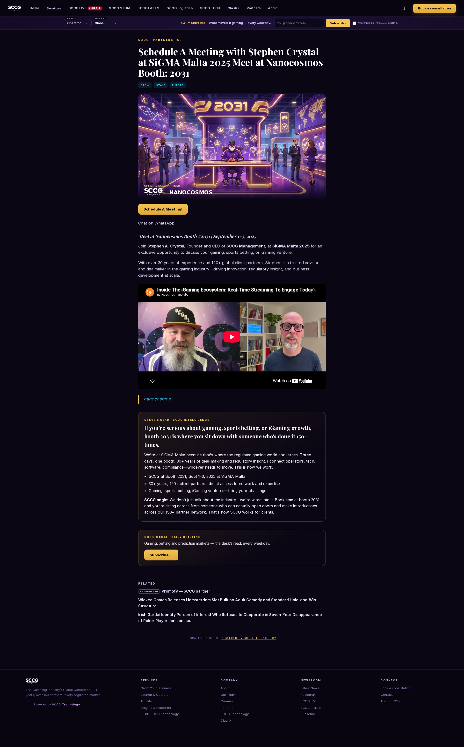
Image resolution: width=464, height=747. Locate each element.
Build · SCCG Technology (160, 714)
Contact (387, 694)
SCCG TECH (210, 8)
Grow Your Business (156, 688)
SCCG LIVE (85, 8)
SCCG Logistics (180, 8)
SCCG (143, 40)
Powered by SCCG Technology (248, 638)
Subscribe (338, 23)
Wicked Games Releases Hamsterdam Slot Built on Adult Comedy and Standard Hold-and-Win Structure (227, 603)
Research (308, 694)
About (272, 8)
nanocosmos (157, 398)
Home (34, 8)
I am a (71, 18)
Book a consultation (434, 8)
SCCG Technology (235, 714)
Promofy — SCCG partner (175, 591)
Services (54, 8)
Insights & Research (156, 708)
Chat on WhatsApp (156, 223)
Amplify (146, 701)
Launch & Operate (154, 694)
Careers (227, 701)
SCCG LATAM (149, 8)
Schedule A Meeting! (163, 209)
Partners (254, 8)
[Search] (403, 8)
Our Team (228, 694)
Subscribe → (161, 555)
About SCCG (390, 701)
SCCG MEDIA (119, 8)
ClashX (233, 8)
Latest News (310, 688)
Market (100, 18)
